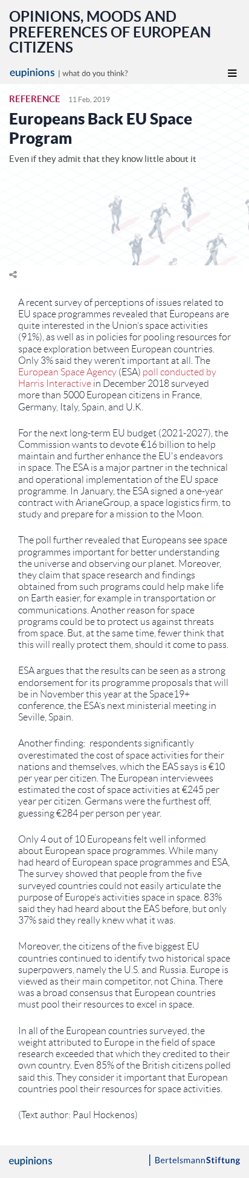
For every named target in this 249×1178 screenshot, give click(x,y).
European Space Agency (67, 372)
